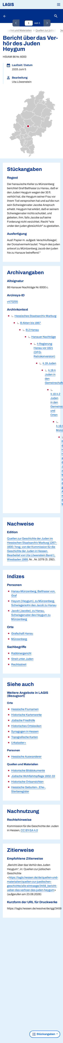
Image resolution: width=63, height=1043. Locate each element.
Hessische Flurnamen (24, 709)
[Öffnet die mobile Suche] (55, 16)
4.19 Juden (49, 363)
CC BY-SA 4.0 (29, 830)
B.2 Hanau (32, 329)
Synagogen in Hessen (24, 731)
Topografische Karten (24, 737)
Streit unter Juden (22, 658)
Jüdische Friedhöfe (23, 720)
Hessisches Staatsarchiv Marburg (35, 315)
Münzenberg (19, 639)
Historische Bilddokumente (28, 770)
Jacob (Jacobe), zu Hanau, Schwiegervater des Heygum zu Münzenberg (31, 615)
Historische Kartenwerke (26, 714)
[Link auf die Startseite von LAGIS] (20, 4)
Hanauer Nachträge (43, 336)
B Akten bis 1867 (30, 322)
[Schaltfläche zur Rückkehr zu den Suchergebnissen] (5, 16)
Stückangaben (46, 1034)
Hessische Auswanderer (26, 756)
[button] (58, 4)
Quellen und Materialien (19, 30)
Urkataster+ (18, 742)
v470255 (12, 301)
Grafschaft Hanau (22, 633)
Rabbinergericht (21, 653)
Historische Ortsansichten (27, 781)
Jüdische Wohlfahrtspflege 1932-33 (33, 776)
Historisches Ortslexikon (26, 725)
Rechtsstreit (18, 664)
